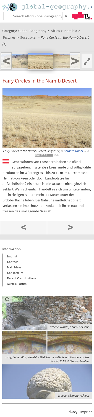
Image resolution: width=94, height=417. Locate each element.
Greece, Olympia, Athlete (73, 395)
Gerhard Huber (73, 151)
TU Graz (82, 15)
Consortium (15, 273)
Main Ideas (14, 267)
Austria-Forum (17, 284)
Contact (12, 262)
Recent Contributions (21, 278)
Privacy (71, 411)
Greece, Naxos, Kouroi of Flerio (69, 327)
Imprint (12, 256)
